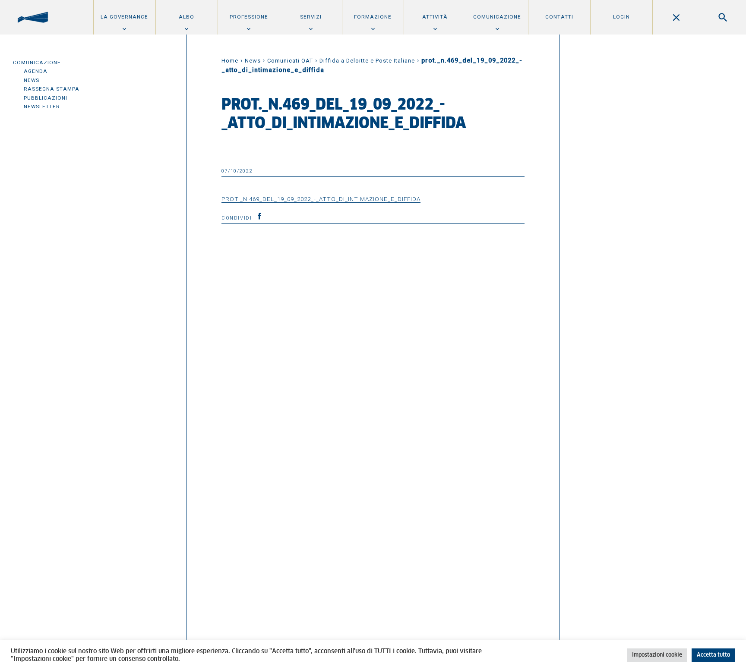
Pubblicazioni (45, 98)
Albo (186, 17)
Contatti (559, 17)
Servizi (311, 17)
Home (229, 60)
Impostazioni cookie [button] (657, 655)
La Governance (124, 17)
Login (621, 17)
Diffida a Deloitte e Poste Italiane (367, 60)
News (31, 80)
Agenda (35, 71)
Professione (249, 17)
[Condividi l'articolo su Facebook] (259, 216)
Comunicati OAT (290, 60)
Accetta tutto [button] (713, 655)
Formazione (373, 17)
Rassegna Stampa (51, 89)
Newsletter (42, 107)
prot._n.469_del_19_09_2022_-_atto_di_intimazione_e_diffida (320, 198)
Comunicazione (497, 17)
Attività (435, 17)
